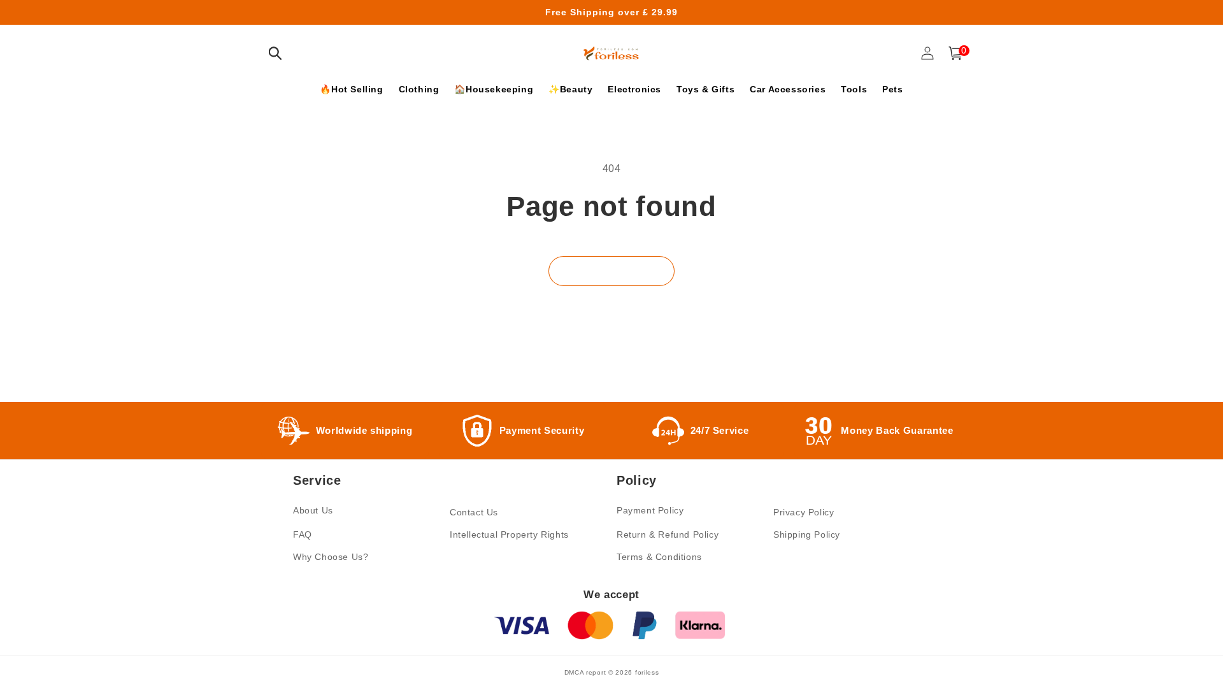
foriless (647, 672)
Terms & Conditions (659, 557)
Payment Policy (650, 510)
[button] (275, 53)
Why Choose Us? (330, 557)
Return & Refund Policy (668, 534)
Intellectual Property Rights (509, 534)
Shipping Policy (806, 534)
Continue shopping (611, 271)
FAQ (302, 534)
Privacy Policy (803, 512)
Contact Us (474, 512)
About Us (313, 510)
